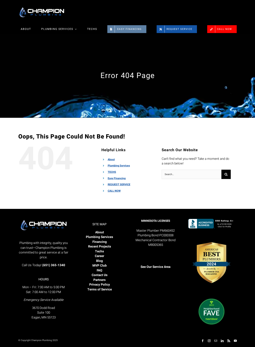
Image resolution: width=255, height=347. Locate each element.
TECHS (112, 172)
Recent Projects (99, 246)
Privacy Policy (99, 284)
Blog (99, 261)
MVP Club (99, 265)
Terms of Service (99, 289)
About (111, 159)
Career (99, 256)
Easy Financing (117, 178)
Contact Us (100, 275)
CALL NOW (114, 191)
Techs (99, 251)
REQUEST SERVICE (119, 184)
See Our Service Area (155, 266)
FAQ (99, 270)
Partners (99, 280)
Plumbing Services (119, 166)
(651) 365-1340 (53, 265)
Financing (99, 241)
